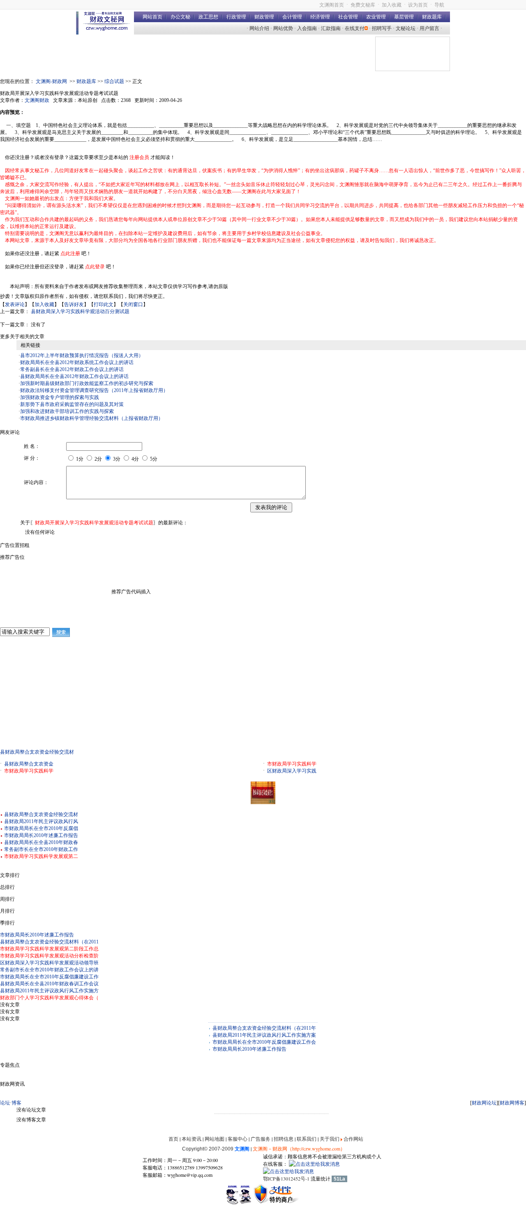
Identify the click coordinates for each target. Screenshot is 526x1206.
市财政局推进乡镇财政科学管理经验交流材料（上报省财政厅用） (91, 418)
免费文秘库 (363, 5)
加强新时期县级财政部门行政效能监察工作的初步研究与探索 (86, 383)
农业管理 (376, 17)
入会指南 (307, 28)
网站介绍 (259, 28)
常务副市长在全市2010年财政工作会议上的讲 (49, 970)
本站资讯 (191, 1138)
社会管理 (348, 17)
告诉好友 (74, 304)
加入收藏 (391, 5)
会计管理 (292, 17)
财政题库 (432, 17)
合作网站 (353, 1138)
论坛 (5, 1103)
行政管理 (236, 17)
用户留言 (429, 28)
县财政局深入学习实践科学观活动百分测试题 (80, 311)
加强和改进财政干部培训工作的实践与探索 (67, 411)
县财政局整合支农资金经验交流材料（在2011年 (264, 1028)
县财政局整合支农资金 (28, 764)
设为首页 (418, 5)
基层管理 (404, 17)
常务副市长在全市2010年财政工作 (41, 849)
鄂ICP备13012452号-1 (286, 1178)
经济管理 (320, 17)
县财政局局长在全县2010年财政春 (41, 842)
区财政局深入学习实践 (291, 771)
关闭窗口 (133, 304)
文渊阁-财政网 (51, 81)
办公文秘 (180, 17)
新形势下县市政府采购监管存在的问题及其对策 (72, 404)
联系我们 (306, 1138)
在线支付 (355, 28)
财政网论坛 (484, 1103)
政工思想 (208, 17)
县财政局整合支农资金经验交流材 (37, 752)
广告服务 (260, 1138)
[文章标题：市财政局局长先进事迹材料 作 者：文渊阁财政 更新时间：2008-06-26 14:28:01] (263, 802)
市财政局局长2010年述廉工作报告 (41, 835)
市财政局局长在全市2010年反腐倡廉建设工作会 (264, 1042)
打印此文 (103, 304)
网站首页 (152, 17)
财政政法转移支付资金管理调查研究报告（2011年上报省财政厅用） (94, 390)
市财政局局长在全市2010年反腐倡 (41, 828)
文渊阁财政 (37, 100)
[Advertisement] (61, 695)
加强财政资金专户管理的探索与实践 (59, 397)
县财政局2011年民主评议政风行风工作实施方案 (264, 1035)
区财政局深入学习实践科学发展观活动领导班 (49, 963)
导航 (439, 5)
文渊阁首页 (331, 5)
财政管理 (264, 17)
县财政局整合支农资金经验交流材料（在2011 (49, 942)
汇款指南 (331, 28)
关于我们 (329, 1138)
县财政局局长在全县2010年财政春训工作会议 (49, 984)
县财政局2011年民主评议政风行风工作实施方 (49, 991)
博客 (16, 1103)
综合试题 (114, 81)
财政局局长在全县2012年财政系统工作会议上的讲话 (77, 362)
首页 (173, 1138)
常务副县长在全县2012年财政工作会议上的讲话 (72, 369)
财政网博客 (512, 1103)
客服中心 (237, 1138)
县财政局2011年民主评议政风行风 (41, 821)
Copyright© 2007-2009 (215, 1149)
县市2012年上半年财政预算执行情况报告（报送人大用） (81, 355)
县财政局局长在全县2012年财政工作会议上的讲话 (74, 376)
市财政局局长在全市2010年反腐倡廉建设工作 (49, 977)
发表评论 (15, 304)
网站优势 (283, 28)
